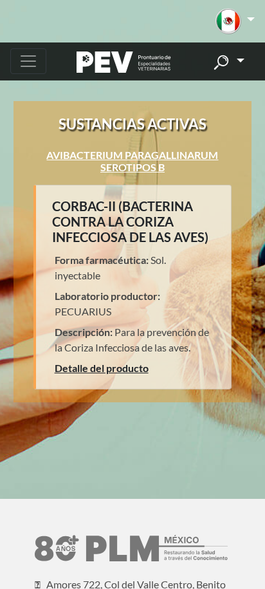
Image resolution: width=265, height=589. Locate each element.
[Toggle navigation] (28, 61)
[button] (235, 21)
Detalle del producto (102, 368)
